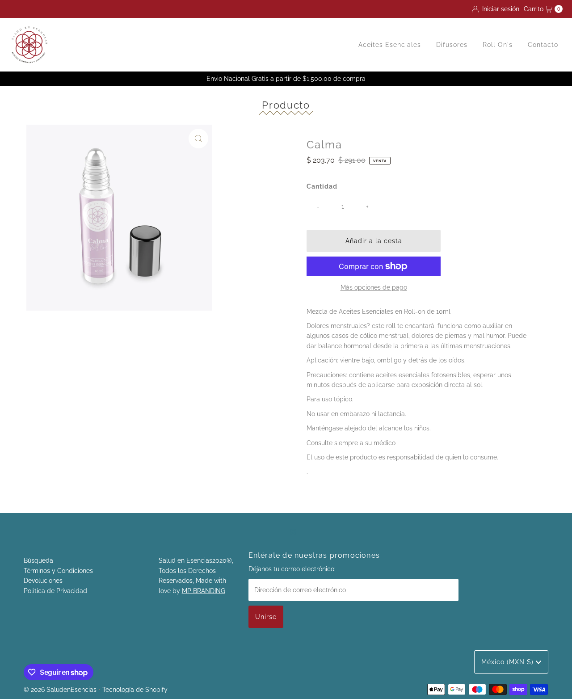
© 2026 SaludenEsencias (60, 689)
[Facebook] (277, 531)
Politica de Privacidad (55, 590)
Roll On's (498, 44)
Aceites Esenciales (389, 44)
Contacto (543, 44)
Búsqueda (38, 560)
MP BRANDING (203, 590)
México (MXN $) (508, 661)
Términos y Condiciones (58, 570)
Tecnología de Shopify (135, 689)
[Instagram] (293, 531)
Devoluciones (43, 580)
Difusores (451, 44)
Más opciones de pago (374, 287)
